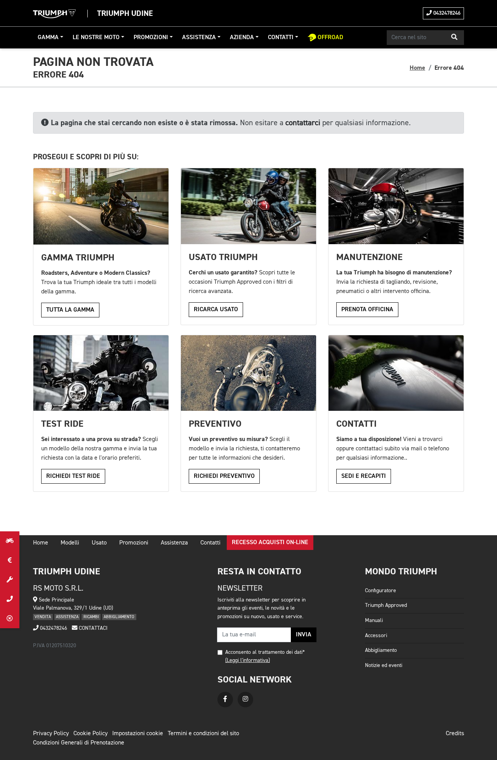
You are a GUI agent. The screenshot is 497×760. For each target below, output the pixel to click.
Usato (99, 543)
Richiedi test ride (73, 476)
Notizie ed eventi (383, 665)
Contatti (281, 37)
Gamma (48, 37)
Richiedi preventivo (224, 476)
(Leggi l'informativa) (247, 660)
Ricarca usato (216, 310)
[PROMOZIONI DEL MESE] (9, 560)
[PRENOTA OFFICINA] (9, 579)
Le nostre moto (96, 37)
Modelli (70, 543)
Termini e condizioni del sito (203, 734)
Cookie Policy (90, 734)
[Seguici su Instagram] (245, 699)
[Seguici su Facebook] (225, 699)
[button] (454, 37)
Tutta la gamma (70, 310)
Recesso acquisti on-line (270, 542)
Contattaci (92, 628)
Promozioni (151, 37)
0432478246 (446, 13)
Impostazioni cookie (137, 734)
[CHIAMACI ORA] (9, 599)
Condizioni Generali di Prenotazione (78, 743)
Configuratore (380, 590)
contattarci (302, 123)
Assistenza (199, 37)
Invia (303, 635)
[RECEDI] (9, 618)
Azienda (242, 37)
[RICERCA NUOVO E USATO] (9, 541)
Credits (455, 734)
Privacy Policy (51, 734)
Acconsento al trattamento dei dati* (265, 652)
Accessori (376, 635)
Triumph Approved (386, 605)
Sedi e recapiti (363, 476)
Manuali (374, 620)
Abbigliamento (381, 650)
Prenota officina (367, 310)
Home (417, 68)
